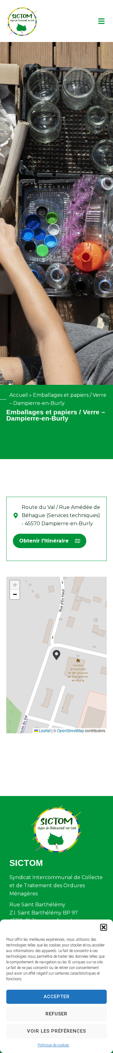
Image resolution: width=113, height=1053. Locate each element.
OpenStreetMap (70, 730)
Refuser (56, 1014)
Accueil (18, 395)
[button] (103, 927)
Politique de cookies (53, 1045)
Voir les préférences (56, 1031)
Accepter (57, 996)
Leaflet (44, 730)
